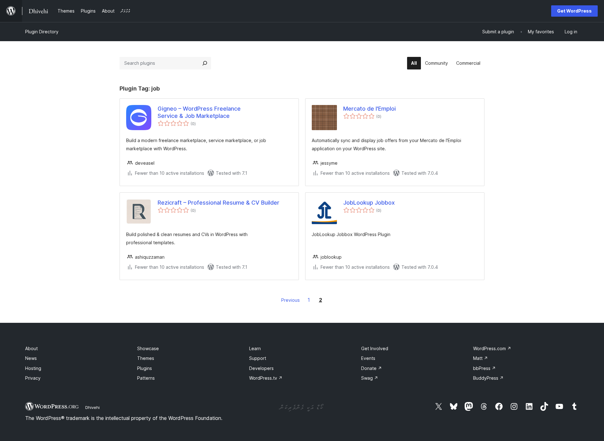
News (31, 358)
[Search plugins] (205, 63)
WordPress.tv (265, 378)
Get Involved (374, 348)
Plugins (144, 368)
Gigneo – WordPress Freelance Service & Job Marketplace (199, 112)
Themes (145, 358)
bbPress (484, 368)
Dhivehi (92, 407)
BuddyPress (488, 378)
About (31, 348)
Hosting (33, 368)
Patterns (146, 378)
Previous (290, 300)
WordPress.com (492, 348)
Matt (480, 358)
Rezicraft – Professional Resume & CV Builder (218, 202)
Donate (371, 368)
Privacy (33, 378)
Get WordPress (574, 11)
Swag (369, 378)
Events (368, 358)
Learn (255, 348)
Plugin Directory (42, 31)
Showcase (148, 348)
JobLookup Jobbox (369, 202)
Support (257, 358)
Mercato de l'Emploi (369, 108)
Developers (261, 368)
